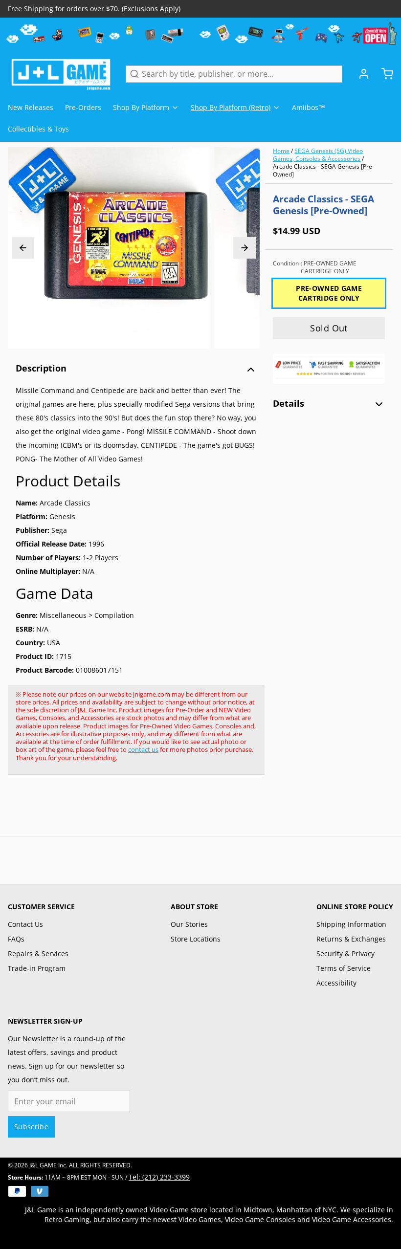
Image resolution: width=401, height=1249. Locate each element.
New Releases (30, 107)
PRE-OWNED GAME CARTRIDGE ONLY (329, 293)
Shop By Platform (141, 107)
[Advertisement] (186, 811)
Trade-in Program (37, 968)
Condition (314, 267)
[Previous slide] (23, 247)
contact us (143, 749)
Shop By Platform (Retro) (230, 107)
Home (281, 151)
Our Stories (189, 924)
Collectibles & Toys (38, 128)
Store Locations (196, 938)
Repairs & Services (38, 953)
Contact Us (25, 924)
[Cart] (383, 74)
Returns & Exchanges (351, 938)
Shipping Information (351, 924)
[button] (329, 328)
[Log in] (360, 74)
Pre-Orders (83, 107)
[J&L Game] (61, 74)
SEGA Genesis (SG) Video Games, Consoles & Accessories (318, 155)
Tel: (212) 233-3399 (159, 1177)
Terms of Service (343, 968)
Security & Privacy (345, 953)
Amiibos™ (308, 107)
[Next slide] (244, 247)
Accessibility (336, 982)
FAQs (16, 938)
